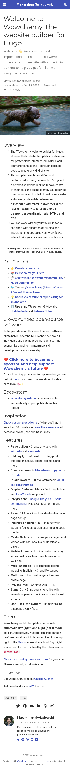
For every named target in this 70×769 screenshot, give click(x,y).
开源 (23, 698)
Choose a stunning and (26, 659)
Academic (10, 698)
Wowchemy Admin (23, 398)
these (17, 379)
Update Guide (19, 311)
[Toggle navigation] (4, 4)
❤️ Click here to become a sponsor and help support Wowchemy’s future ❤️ (29, 364)
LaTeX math (23, 494)
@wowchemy (33, 287)
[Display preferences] (65, 5)
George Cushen (43, 678)
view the (47, 427)
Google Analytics (40, 499)
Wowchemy (22, 761)
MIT (31, 686)
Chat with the (39, 278)
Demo (10, 89)
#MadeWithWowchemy (25, 292)
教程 (17, 89)
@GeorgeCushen (53, 287)
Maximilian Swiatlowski (35, 4)
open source (43, 761)
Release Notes (43, 311)
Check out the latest (20, 422)
